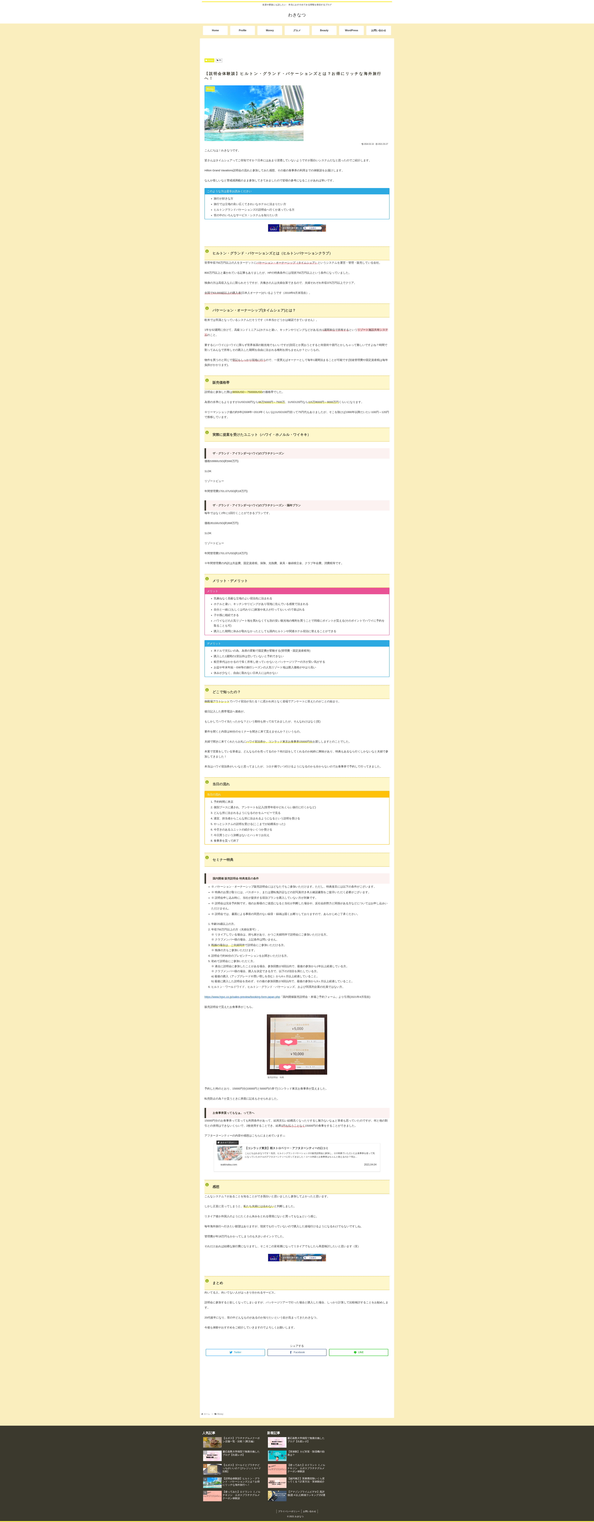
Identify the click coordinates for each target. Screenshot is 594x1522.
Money (210, 60)
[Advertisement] (297, 45)
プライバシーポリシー (289, 1511)
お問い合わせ (309, 1511)
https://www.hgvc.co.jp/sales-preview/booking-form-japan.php (242, 996)
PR (219, 60)
